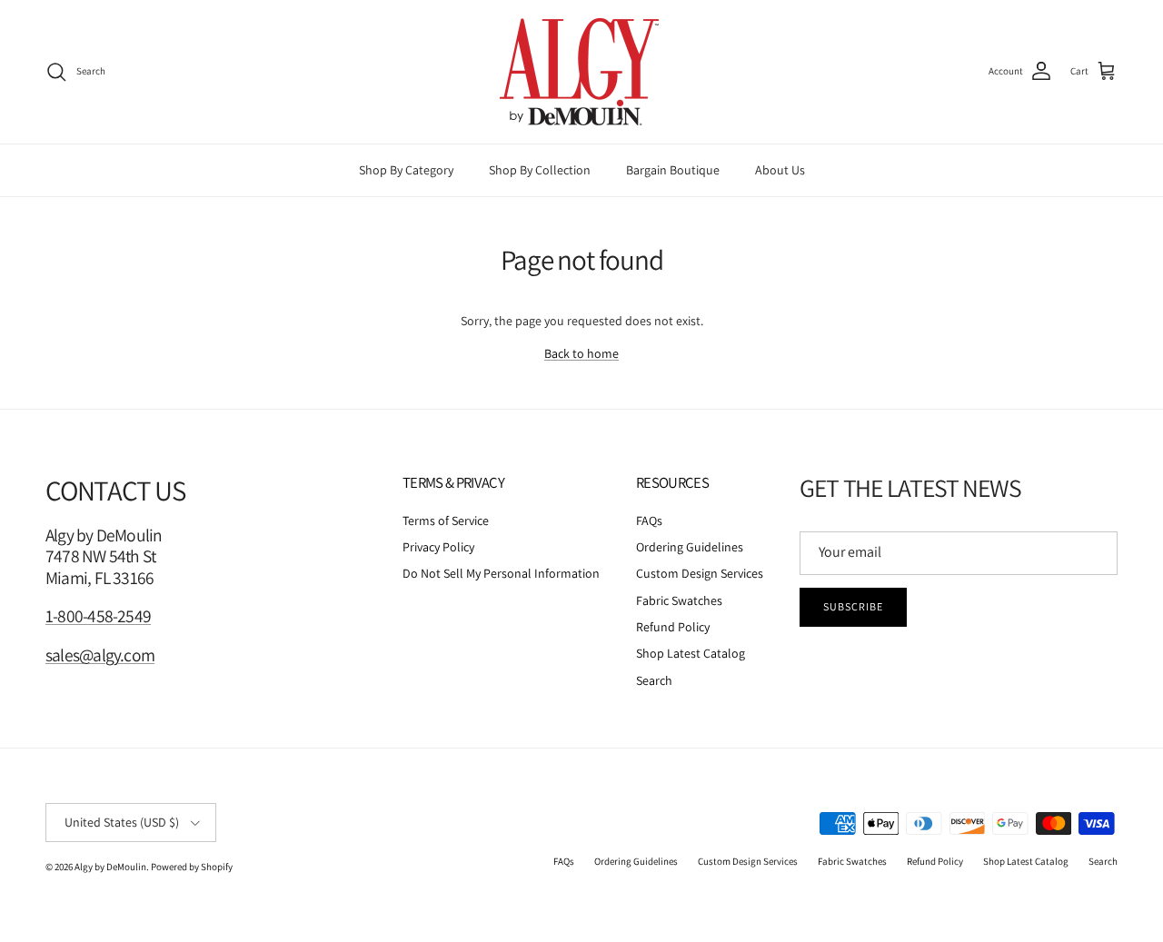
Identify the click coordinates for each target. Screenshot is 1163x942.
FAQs (649, 520)
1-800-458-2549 (98, 616)
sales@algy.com (99, 655)
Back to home (581, 353)
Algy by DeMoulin (110, 866)
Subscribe (853, 606)
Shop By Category (406, 170)
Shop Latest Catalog (690, 653)
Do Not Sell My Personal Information (501, 573)
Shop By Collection (540, 170)
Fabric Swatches (679, 600)
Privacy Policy (438, 547)
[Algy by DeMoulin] (581, 71)
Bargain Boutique (673, 170)
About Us (780, 170)
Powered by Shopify (192, 866)
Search (654, 680)
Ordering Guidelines (689, 547)
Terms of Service (446, 520)
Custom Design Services (699, 573)
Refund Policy (673, 627)
